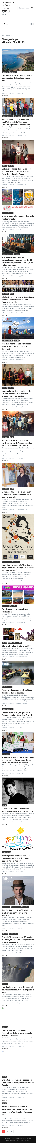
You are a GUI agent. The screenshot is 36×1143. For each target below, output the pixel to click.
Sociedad (11, 165)
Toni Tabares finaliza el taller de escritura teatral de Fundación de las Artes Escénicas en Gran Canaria (17, 443)
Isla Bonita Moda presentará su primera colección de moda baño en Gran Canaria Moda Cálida (18, 299)
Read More (5, 95)
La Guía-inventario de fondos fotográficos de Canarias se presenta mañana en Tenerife (17, 1033)
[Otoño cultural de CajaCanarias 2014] (18, 634)
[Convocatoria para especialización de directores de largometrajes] (18, 673)
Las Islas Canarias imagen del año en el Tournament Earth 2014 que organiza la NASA (18, 989)
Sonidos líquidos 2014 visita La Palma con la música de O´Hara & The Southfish (17, 913)
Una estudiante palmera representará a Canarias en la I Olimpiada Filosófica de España (18, 1082)
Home (3, 35)
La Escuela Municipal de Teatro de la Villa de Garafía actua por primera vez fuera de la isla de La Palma (17, 171)
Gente (24, 116)
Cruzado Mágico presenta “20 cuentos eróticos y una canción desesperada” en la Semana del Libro (18, 939)
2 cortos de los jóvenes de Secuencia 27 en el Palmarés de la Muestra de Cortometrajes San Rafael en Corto (18, 122)
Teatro (19, 642)
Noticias (30, 116)
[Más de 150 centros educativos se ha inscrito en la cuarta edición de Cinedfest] (18, 328)
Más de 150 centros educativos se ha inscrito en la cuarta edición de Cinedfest (16, 346)
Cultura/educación (7, 116)
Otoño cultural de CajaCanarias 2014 (16, 646)
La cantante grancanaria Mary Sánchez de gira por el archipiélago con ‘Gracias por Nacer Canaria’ (18, 567)
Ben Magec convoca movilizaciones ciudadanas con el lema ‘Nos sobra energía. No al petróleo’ (16, 858)
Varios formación (7, 687)
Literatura (5, 933)
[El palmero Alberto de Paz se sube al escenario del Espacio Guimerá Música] (18, 791)
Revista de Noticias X (25, 1140)
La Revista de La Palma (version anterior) (8, 6)
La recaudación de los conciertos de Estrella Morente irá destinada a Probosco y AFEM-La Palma (16, 393)
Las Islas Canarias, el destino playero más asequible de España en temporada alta (17, 78)
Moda (11, 293)
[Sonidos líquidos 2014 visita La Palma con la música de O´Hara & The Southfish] (18, 890)
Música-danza (6, 562)
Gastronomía (6, 907)
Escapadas (5, 72)
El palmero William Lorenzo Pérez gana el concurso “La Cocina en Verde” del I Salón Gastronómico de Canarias (18, 760)
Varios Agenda (6, 852)
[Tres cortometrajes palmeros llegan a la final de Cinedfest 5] (18, 200)
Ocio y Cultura (16, 562)
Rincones (5, 983)
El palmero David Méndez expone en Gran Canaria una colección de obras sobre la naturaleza (16, 494)
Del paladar (5, 754)
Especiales (13, 72)
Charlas (4, 642)
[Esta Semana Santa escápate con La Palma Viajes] (18, 594)
